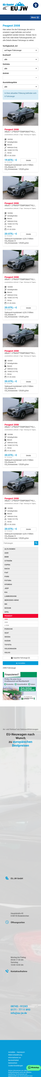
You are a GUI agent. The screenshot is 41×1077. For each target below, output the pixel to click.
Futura (8, 580)
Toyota (8, 645)
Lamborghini (11, 596)
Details (28, 160)
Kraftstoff (7, 55)
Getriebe (6, 64)
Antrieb (6, 73)
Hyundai (8, 584)
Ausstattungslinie (10, 82)
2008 (6, 619)
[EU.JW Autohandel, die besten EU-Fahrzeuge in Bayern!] (15, 7)
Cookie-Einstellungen (15, 1066)
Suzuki (8, 641)
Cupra (7, 565)
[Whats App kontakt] (33, 1068)
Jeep (7, 588)
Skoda (7, 637)
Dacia (7, 569)
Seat (7, 633)
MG (6, 604)
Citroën (8, 561)
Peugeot (8, 616)
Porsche (9, 629)
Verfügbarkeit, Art (10, 46)
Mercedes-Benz (12, 600)
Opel (7, 612)
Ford (7, 576)
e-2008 (7, 625)
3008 (6, 622)
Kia (6, 592)
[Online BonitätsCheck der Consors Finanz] (20, 686)
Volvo (7, 652)
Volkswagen (10, 649)
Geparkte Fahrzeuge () (21, 658)
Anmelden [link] (21, 663)
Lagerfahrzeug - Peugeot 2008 (20, 137)
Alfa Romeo (10, 549)
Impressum (21, 1052)
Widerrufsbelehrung (15, 1055)
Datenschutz (12, 1063)
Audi (7, 553)
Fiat (6, 572)
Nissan (8, 608)
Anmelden (11, 1052)
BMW (7, 557)
